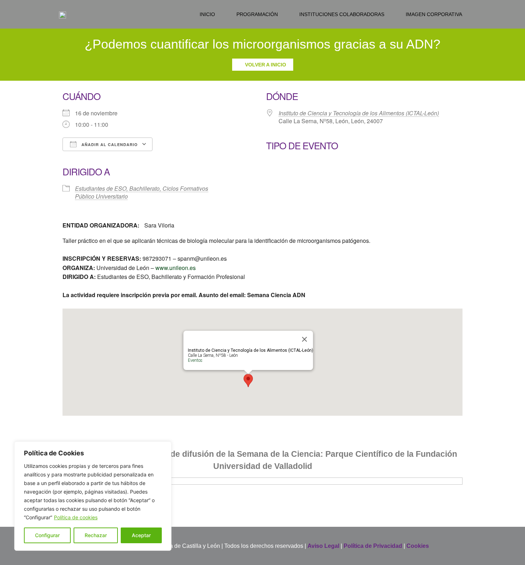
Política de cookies (76, 517)
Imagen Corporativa (434, 14)
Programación (257, 14)
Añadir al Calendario (109, 144)
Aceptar (141, 535)
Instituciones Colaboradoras (341, 14)
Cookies (417, 546)
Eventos (195, 360)
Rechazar (96, 535)
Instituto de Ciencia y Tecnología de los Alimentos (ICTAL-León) (359, 113)
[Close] (304, 339)
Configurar (47, 535)
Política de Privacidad (373, 546)
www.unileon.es (175, 268)
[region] (92, 496)
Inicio (207, 14)
